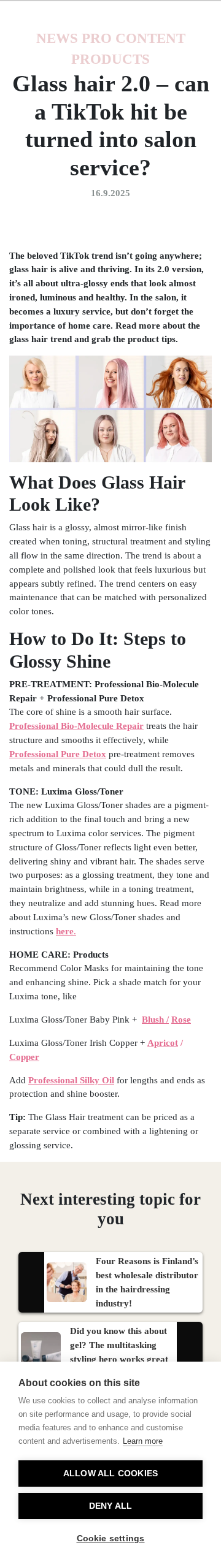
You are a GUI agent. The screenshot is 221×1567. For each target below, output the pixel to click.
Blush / (155, 1019)
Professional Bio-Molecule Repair (76, 725)
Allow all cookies (110, 1473)
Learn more (143, 1441)
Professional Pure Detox (57, 754)
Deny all (111, 1506)
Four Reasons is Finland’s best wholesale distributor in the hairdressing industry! (147, 1282)
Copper (24, 1056)
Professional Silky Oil (71, 1080)
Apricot (162, 1042)
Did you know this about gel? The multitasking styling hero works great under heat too (119, 1351)
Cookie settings (111, 1538)
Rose (181, 1019)
